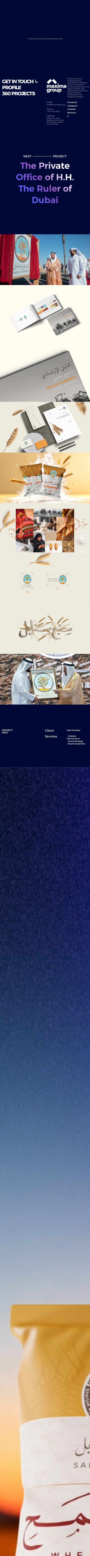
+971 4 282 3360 (53, 111)
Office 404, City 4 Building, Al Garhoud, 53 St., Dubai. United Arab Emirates (55, 121)
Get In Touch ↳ (20, 81)
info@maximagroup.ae (56, 105)
